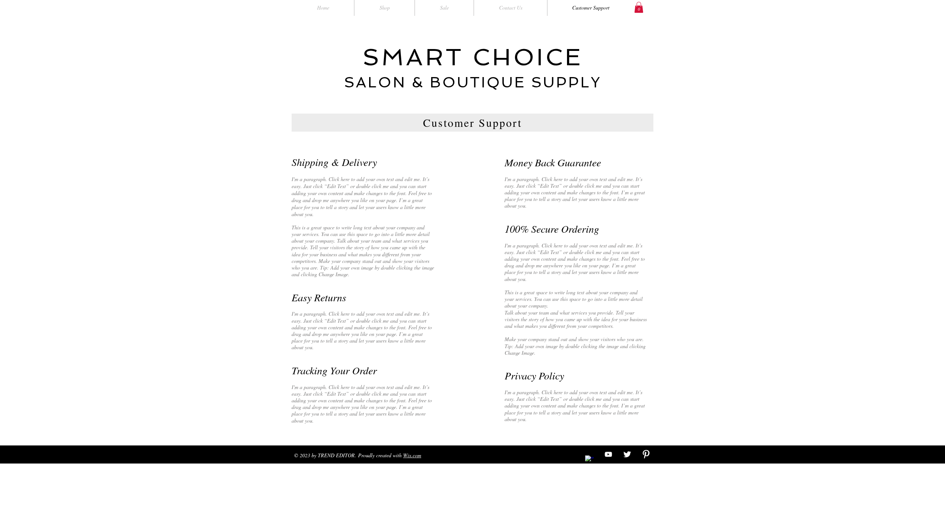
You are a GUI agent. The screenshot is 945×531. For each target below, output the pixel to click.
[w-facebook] (589, 459)
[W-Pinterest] (646, 454)
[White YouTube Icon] (608, 454)
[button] (638, 7)
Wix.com (412, 455)
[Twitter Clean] (627, 454)
